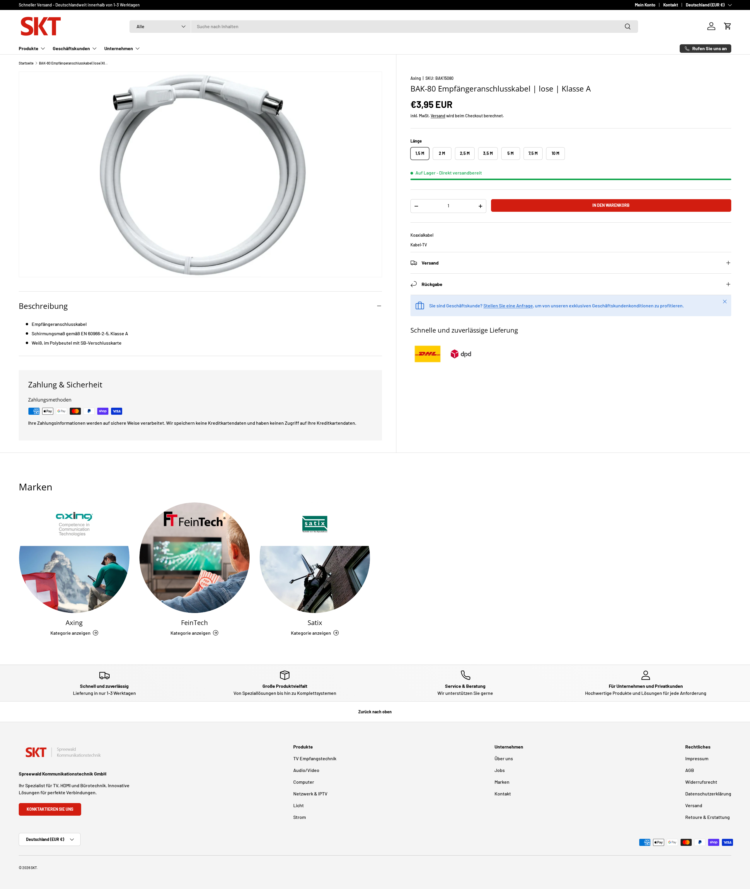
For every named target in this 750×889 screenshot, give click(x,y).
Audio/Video (306, 770)
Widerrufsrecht (701, 782)
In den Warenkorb (611, 205)
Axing (415, 78)
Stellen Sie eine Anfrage (508, 305)
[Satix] (315, 557)
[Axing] (74, 557)
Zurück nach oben (375, 711)
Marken (502, 782)
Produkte (28, 48)
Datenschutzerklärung (708, 793)
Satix (315, 622)
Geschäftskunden (71, 48)
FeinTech (194, 622)
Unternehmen (118, 48)
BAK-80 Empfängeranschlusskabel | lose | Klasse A (74, 63)
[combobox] (383, 26)
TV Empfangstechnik (314, 758)
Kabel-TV (418, 244)
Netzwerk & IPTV (310, 793)
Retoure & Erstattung (707, 817)
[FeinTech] (194, 557)
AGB (689, 770)
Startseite (26, 63)
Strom (299, 817)
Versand (438, 115)
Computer (303, 782)
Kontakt (670, 4)
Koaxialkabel (421, 235)
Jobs (500, 770)
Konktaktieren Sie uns (50, 809)
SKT (34, 868)
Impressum (696, 758)
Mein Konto (645, 4)
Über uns (504, 758)
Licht (298, 805)
